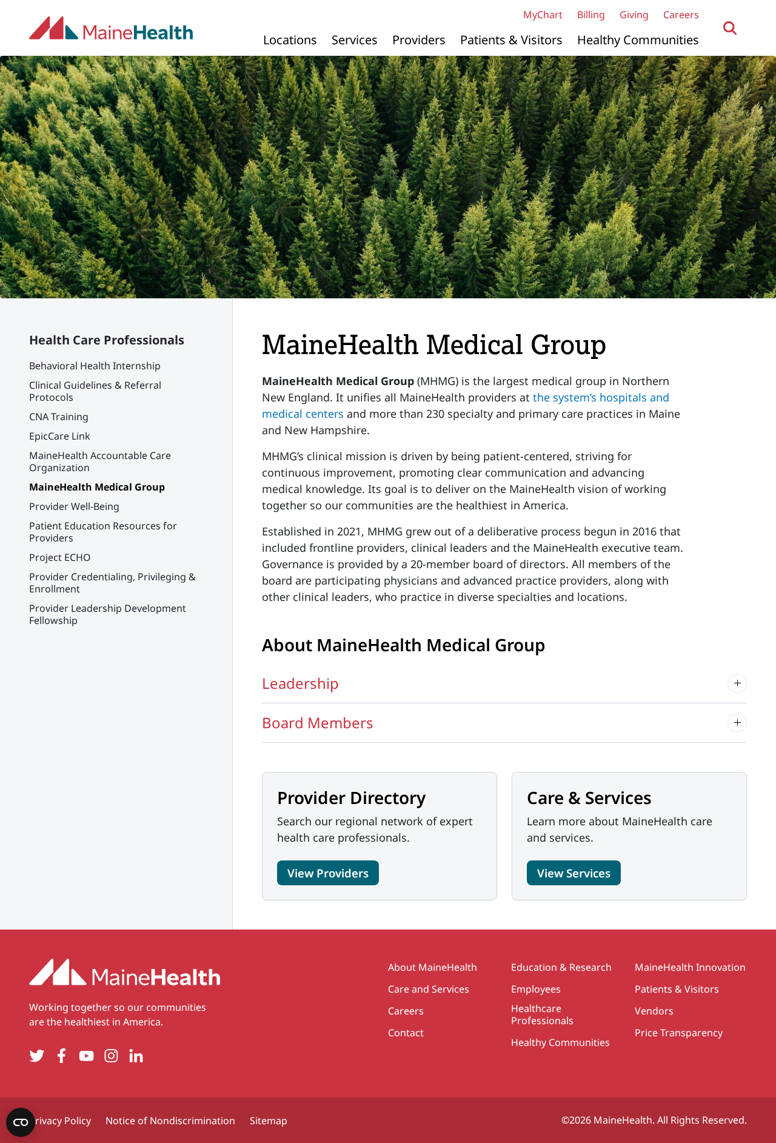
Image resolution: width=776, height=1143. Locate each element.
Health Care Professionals (106, 340)
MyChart (543, 14)
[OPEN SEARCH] (730, 28)
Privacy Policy (60, 1120)
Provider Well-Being (74, 506)
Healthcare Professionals (542, 1014)
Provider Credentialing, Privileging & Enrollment (112, 582)
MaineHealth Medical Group (97, 487)
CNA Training (59, 416)
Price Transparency (679, 1032)
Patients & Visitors (511, 40)
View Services (573, 872)
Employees (536, 989)
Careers (681, 14)
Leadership (300, 683)
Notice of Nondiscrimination (170, 1120)
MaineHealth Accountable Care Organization (100, 461)
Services (355, 40)
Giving (634, 14)
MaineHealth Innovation (690, 967)
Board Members (317, 722)
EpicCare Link (59, 436)
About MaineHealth (432, 967)
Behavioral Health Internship (95, 365)
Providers (419, 40)
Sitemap (268, 1120)
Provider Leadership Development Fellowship (107, 614)
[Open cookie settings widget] (20, 1122)
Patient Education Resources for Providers (103, 532)
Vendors (654, 1010)
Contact (406, 1032)
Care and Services (428, 989)
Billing (591, 14)
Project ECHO (60, 557)
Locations (290, 40)
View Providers (328, 872)
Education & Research (561, 967)
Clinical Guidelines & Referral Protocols (95, 391)
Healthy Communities (638, 40)
